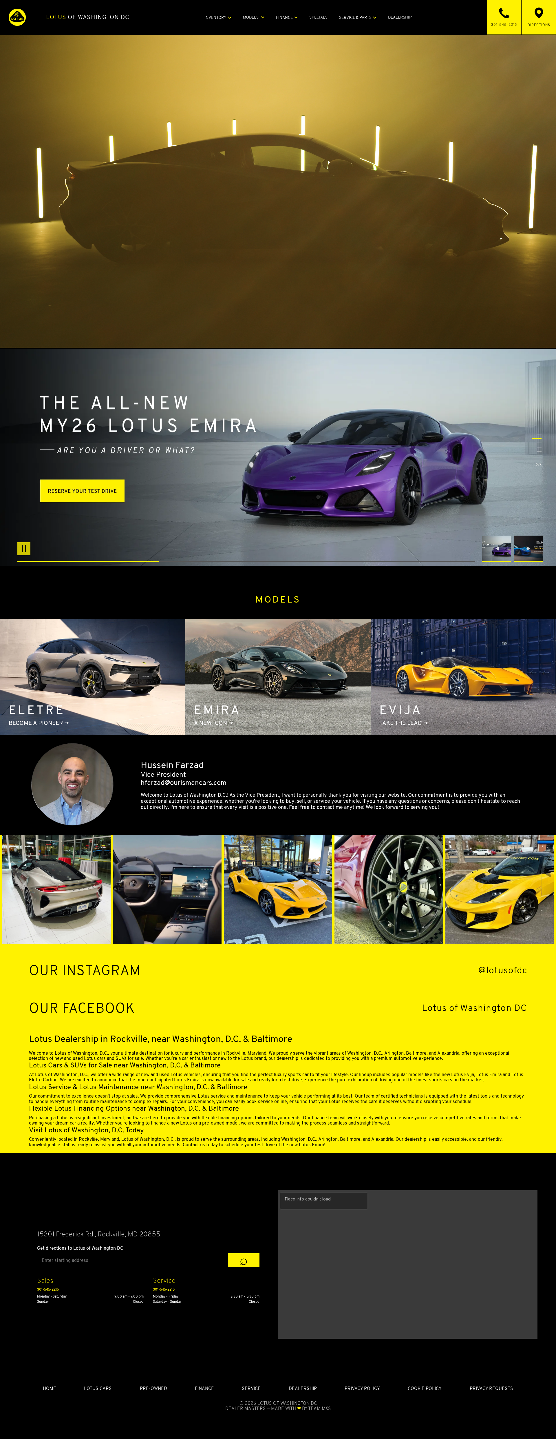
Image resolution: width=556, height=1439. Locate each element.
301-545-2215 (48, 1289)
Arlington (394, 1053)
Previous (498, 548)
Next (528, 548)
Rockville (235, 1053)
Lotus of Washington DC (474, 1008)
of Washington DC (87, 17)
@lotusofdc (502, 970)
